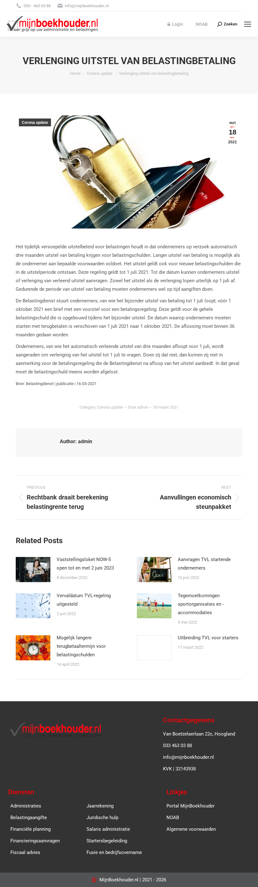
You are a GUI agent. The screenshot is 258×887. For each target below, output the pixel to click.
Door (138, 407)
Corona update (35, 122)
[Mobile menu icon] (248, 24)
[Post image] (33, 569)
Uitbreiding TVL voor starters (208, 638)
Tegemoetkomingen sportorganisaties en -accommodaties (201, 604)
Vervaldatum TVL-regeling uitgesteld (84, 600)
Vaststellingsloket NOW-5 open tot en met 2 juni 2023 (85, 564)
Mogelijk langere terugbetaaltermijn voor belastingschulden (81, 646)
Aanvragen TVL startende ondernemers (204, 564)
